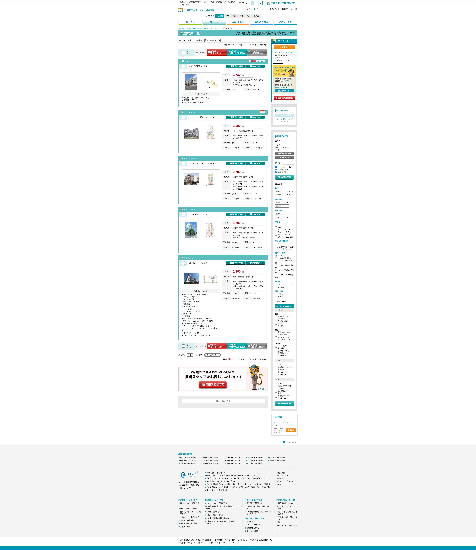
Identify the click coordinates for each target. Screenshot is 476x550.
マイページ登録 (280, 119)
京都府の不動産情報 (232, 458)
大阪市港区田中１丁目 (198, 66)
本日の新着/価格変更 (285, 258)
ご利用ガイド (260, 9)
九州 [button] (248, 16)
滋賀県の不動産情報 (210, 463)
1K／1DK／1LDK (284, 227)
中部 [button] (228, 16)
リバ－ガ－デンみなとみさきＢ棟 (203, 163)
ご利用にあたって (187, 540)
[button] (189, 475)
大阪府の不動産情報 (232, 460)
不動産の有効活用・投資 (287, 525)
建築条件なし (283, 384)
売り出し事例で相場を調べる (217, 518)
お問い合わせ (275, 9)
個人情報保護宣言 (204, 540)
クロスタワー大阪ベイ (198, 214)
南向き (285, 316)
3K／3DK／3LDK (284, 232)
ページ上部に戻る (290, 442)
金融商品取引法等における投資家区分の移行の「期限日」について (232, 475)
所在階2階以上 (283, 321)
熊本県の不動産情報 (277, 458)
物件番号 (279, 426)
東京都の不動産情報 (188, 458)
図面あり (281, 296)
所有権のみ (282, 356)
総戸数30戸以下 (283, 337)
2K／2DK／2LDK (284, 230)
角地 (279, 365)
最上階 (280, 323)
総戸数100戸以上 (284, 340)
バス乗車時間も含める (285, 247)
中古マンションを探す (188, 508)
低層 (283, 335)
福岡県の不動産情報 (255, 463)
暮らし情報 (251, 521)
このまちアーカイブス (255, 525)
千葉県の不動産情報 (188, 463)
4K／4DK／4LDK (284, 234)
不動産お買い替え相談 (188, 523)
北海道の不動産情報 (277, 460)
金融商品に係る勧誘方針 (215, 473)
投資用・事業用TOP (254, 503)
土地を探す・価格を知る (189, 517)
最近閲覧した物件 (282, 60)
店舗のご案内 (283, 475)
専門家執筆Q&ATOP (286, 503)
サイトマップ (228, 543)
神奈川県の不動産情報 (188, 460)
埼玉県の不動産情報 (210, 458)
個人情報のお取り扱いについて (227, 540)
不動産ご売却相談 (213, 512)
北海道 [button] (256, 16)
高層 (284, 332)
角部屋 (280, 326)
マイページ (249, 9)
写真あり (281, 294)
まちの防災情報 (253, 531)
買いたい (218, 28)
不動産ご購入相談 (187, 520)
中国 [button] (241, 16)
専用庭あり (282, 353)
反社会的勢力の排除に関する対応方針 (221, 481)
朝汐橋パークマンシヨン (199, 263)
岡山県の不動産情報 (255, 458)
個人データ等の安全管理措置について (257, 540)
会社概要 (294, 9)
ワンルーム (282, 225)
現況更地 (281, 388)
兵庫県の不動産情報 (232, 463)
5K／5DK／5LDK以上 (285, 237)
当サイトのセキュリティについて (193, 543)
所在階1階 (281, 319)
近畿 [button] (235, 16)
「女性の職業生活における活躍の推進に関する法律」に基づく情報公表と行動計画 (238, 484)
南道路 (285, 367)
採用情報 (285, 9)
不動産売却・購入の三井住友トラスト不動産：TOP (195, 28)
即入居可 (281, 348)
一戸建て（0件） (284, 169)
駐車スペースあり (284, 372)
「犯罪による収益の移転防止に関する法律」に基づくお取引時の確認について (236, 478)
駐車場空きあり (283, 351)
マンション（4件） (285, 167)
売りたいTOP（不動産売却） (217, 503)
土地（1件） (282, 172)
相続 (280, 522)
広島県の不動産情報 (255, 460)
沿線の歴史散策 (253, 528)
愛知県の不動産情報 (210, 460)
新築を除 (281, 287)
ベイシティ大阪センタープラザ (202, 117)
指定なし (281, 255)
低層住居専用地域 (284, 386)
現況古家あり (283, 391)
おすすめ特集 (185, 527)
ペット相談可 (283, 346)
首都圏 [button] (220, 16)
